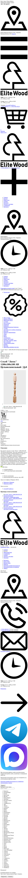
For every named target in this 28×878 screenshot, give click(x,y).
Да (1, 4)
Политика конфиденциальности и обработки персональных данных (12, 782)
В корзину (3, 418)
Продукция (7, 288)
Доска (5, 333)
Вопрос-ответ (7, 563)
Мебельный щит (8, 552)
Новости (6, 564)
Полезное (6, 202)
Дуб (2, 421)
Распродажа (7, 292)
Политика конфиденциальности (12, 565)
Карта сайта (7, 561)
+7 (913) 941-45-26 (15, 106)
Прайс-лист (6, 200)
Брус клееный (7, 341)
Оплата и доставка (8, 204)
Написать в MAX (8, 483)
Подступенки (7, 323)
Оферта (5, 568)
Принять (3, 785)
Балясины (6, 325)
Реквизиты (3, 688)
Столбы (12, 288)
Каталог (6, 198)
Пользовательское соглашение (11, 567)
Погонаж (6, 345)
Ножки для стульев (8, 339)
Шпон (5, 336)
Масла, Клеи (7, 317)
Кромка (5, 344)
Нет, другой (6, 4)
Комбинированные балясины (11, 327)
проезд (13, 34)
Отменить (10, 876)
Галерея (6, 201)
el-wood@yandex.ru (10, 105)
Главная (6, 197)
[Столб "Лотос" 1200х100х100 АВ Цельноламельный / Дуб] (15, 404)
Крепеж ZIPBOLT (8, 319)
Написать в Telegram (9, 482)
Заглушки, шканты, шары (10, 340)
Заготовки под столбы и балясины (12, 329)
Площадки (6, 324)
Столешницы (7, 337)
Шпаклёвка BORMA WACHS (11, 347)
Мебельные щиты (8, 320)
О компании (7, 205)
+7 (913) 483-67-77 (5, 106)
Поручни (6, 331)
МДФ (5, 335)
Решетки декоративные (9, 332)
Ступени (6, 321)
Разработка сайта (5, 547)
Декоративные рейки (9, 343)
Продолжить (4, 876)
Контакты (6, 206)
